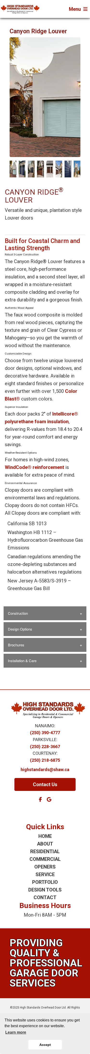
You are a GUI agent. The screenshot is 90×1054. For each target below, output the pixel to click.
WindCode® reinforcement (34, 467)
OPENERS (45, 867)
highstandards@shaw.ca (45, 769)
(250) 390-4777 (45, 732)
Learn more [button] (15, 1032)
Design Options (20, 628)
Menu (75, 9)
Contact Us (45, 784)
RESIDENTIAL (45, 851)
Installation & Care (22, 660)
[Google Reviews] (49, 799)
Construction (18, 613)
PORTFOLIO (45, 882)
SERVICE (45, 874)
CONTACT (45, 897)
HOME (45, 836)
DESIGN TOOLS (45, 890)
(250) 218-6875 (45, 760)
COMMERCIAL (45, 859)
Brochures (16, 644)
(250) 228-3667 (45, 746)
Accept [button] (45, 1045)
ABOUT (45, 844)
